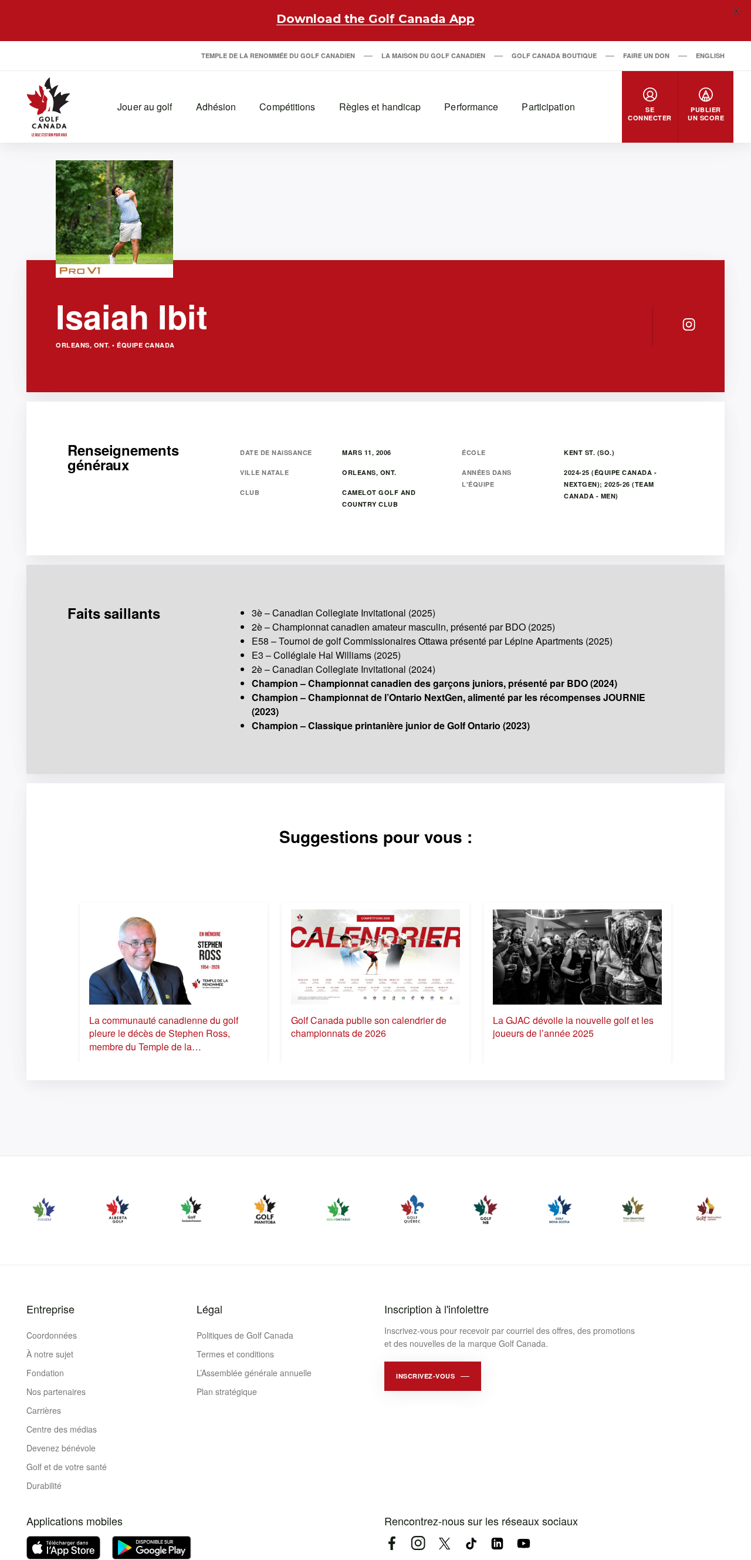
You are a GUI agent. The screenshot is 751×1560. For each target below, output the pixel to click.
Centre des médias (61, 1429)
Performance (471, 106)
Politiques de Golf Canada (245, 1335)
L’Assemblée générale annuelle (254, 1373)
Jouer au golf (144, 106)
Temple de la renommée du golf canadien (278, 55)
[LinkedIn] (497, 1543)
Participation (548, 106)
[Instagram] (688, 324)
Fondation (45, 1373)
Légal (209, 1308)
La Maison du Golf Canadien (433, 55)
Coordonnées (51, 1335)
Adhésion (216, 106)
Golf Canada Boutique (554, 55)
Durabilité (44, 1485)
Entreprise (50, 1308)
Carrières (43, 1410)
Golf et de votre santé (66, 1467)
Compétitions (287, 106)
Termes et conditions (235, 1354)
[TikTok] (471, 1543)
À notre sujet (49, 1354)
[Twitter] (444, 1543)
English (710, 55)
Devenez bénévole (61, 1448)
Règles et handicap (380, 106)
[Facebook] (391, 1543)
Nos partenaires (56, 1391)
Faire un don (646, 55)
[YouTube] (523, 1543)
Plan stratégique (227, 1391)
